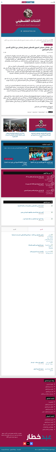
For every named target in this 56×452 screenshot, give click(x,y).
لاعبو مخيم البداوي (49, 404)
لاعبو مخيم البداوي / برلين (47, 412)
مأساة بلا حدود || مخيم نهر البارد (37, 251)
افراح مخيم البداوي (49, 389)
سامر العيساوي (35, 112)
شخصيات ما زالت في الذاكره (47, 394)
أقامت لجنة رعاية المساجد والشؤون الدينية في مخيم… (32, 212)
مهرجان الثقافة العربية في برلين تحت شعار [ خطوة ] (15, 163)
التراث (46, 112)
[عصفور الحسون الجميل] (49, 371)
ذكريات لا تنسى (49, 384)
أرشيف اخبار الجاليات (49, 420)
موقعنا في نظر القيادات (48, 427)
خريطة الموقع (13, 449)
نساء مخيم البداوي (49, 409)
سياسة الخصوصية (5, 449)
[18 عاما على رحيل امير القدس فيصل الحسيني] (49, 192)
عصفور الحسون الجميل (39, 369)
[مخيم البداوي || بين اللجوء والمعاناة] (49, 247)
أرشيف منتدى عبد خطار (48, 424)
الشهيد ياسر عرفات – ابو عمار (37, 362)
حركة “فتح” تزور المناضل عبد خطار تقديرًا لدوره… (33, 219)
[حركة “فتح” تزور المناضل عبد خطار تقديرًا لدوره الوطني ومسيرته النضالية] (49, 220)
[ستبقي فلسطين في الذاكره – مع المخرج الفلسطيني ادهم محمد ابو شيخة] (49, 238)
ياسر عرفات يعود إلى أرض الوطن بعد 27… (34, 177)
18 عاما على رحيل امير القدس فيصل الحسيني (34, 190)
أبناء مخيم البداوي (49, 391)
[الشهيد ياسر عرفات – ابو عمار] (49, 364)
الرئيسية (49, 40)
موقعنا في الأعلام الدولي (47, 429)
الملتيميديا (51, 402)
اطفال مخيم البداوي (49, 407)
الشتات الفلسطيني (41, 40)
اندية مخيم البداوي (49, 387)
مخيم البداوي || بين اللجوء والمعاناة (36, 245)
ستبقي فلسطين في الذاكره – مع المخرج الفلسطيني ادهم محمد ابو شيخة (28, 235)
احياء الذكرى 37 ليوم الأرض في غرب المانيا (42, 162)
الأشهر (41, 229)
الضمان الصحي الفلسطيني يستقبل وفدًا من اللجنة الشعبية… (30, 206)
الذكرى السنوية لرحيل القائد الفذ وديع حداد (34, 184)
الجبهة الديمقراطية (41, 112)
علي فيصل (29, 112)
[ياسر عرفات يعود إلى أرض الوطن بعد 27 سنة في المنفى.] (49, 179)
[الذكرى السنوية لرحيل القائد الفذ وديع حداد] (49, 186)
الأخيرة (14, 229)
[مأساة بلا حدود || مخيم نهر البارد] (49, 306)
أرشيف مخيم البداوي (49, 422)
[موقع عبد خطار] (28, 2)
